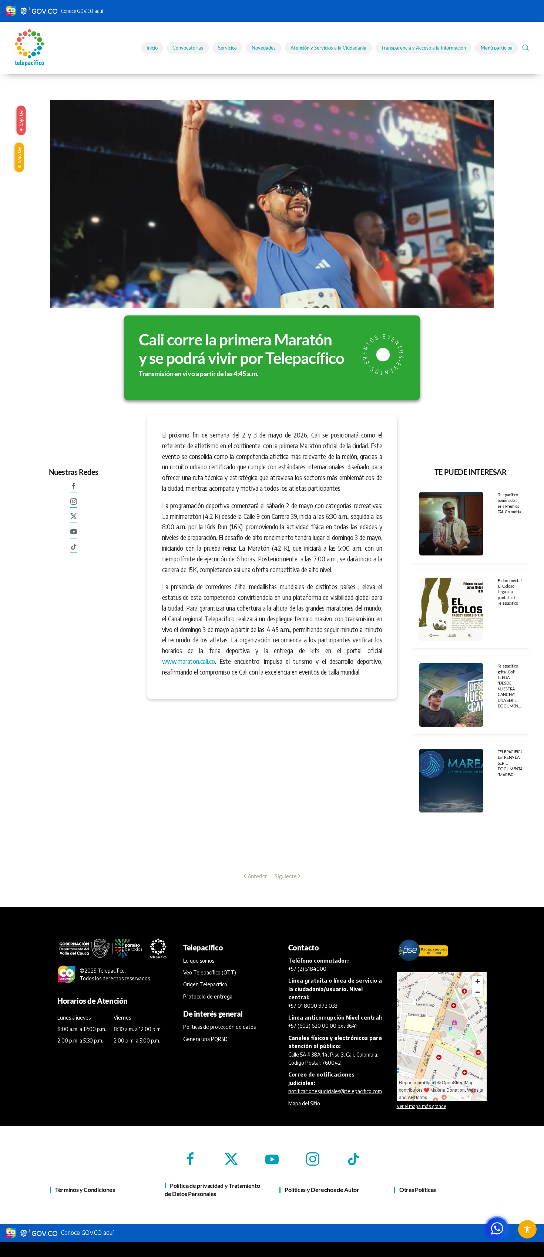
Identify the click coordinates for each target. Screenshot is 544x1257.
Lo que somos (198, 960)
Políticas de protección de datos (219, 1027)
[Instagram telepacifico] (73, 504)
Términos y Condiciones (85, 1189)
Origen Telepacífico (205, 984)
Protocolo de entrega (207, 996)
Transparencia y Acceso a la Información (423, 48)
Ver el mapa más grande (421, 1106)
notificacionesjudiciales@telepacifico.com (335, 1091)
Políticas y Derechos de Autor (322, 1189)
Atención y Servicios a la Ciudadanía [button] (328, 48)
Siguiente (285, 876)
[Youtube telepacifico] (73, 534)
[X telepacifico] (73, 519)
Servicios (227, 48)
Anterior (258, 876)
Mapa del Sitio (304, 1103)
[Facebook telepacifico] (73, 489)
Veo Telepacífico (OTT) (209, 972)
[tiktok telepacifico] (73, 549)
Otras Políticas (417, 1189)
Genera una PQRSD (205, 1039)
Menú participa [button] (497, 48)
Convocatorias (187, 48)
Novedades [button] (264, 48)
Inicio (152, 48)
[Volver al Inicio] (30, 47)
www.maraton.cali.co (188, 661)
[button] (525, 47)
